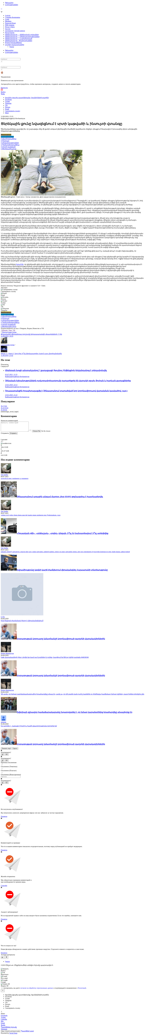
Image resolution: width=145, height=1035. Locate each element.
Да (2, 754)
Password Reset (10, 23)
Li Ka (3, 617)
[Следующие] (6, 957)
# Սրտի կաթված (8, 147)
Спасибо (4, 885)
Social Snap (13, 1033)
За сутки (4, 406)
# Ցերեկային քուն (8, 149)
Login (7, 19)
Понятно (4, 816)
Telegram (4, 330)
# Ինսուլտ (5, 141)
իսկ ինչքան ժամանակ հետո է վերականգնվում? (22, 621)
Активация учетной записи (15, 31)
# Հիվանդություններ (10, 143)
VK (13, 330)
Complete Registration (12, 17)
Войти (3, 92)
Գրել (3, 94)
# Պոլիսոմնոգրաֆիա (10, 145)
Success (7, 29)
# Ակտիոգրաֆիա (8, 139)
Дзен (10, 330)
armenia (3, 722)
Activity (8, 15)
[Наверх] (3, 990)
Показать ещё (6, 748)
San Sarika (4, 475)
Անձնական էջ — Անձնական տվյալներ (22, 35)
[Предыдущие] (2, 957)
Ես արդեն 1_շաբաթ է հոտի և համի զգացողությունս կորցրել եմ (29, 726)
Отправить (13, 433)
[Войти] (2, 90)
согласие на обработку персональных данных (36, 988)
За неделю (4, 408)
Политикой (82, 988)
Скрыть (15, 748)
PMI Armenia (9, 25)
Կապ (11, 47)
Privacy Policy (10, 27)
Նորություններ (11, 5)
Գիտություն (6, 135)
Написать (4, 88)
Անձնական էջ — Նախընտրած (18, 39)
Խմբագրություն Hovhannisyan (13, 118)
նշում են (19, 264)
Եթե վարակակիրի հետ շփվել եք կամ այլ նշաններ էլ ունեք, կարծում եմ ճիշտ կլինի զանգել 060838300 (45, 657)
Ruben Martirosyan (7, 653)
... (1, 8)
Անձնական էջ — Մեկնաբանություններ (22, 37)
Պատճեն (27, 1031)
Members (8, 21)
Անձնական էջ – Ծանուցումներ (18, 41)
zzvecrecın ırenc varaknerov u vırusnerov (14, 478)
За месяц (4, 410)
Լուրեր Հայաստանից (14, 45)
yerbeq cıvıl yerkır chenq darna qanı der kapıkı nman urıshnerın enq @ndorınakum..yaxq (30, 515)
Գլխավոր (9, 3)
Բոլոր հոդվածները (13, 43)
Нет (7, 754)
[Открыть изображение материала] (41, 195)
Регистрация (9, 33)
